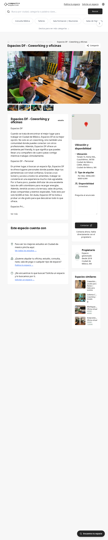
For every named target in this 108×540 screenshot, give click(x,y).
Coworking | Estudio (44, 42)
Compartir (94, 45)
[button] (86, 124)
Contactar (84, 225)
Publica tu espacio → (24, 265)
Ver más (14, 214)
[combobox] (46, 11)
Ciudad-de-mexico (22, 42)
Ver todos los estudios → (26, 250)
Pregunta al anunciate (85, 195)
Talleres (41, 21)
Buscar (95, 11)
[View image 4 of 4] (48, 108)
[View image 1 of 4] (12, 108)
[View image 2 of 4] (24, 108)
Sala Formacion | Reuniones (65, 21)
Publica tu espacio (72, 4)
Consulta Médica (22, 21)
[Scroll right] (99, 23)
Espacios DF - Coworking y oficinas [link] (72, 42)
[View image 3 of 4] (36, 108)
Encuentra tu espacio (92, 533)
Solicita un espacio (90, 4)
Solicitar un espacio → (25, 279)
